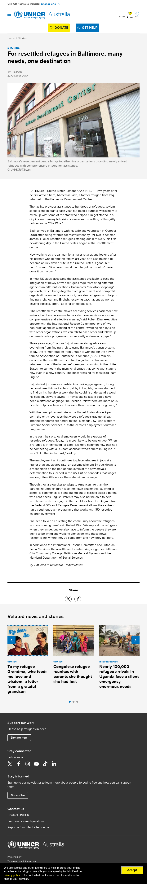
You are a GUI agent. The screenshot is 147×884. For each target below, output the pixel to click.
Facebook (18, 763)
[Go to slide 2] (74, 703)
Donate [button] (130, 16)
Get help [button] (89, 27)
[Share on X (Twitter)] (68, 599)
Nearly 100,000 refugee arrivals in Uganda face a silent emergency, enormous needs (119, 676)
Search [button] (122, 16)
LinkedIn (53, 763)
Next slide (135, 640)
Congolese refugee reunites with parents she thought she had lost (72, 674)
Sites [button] (137, 16)
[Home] (27, 15)
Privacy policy (14, 856)
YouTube (36, 763)
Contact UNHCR (18, 815)
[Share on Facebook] (77, 599)
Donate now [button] (19, 737)
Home (11, 38)
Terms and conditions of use (22, 861)
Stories (22, 38)
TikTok (45, 763)
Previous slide (11, 640)
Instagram (27, 763)
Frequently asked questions (25, 821)
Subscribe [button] (18, 795)
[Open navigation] (9, 14)
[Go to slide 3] (78, 703)
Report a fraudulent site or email (28, 827)
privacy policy (12, 875)
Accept (132, 870)
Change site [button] (48, 4)
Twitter (9, 763)
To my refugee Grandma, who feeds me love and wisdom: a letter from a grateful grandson (27, 679)
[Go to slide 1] (71, 703)
